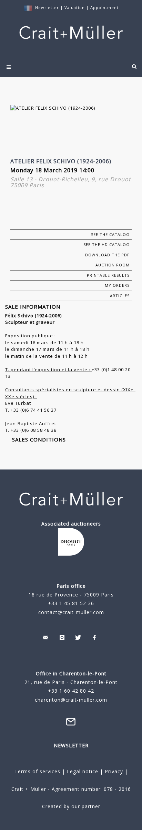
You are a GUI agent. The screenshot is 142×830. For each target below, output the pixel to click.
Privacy (113, 771)
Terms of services (37, 771)
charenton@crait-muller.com (71, 699)
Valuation (74, 7)
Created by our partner (71, 806)
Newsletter (47, 7)
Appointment (104, 7)
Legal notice (82, 771)
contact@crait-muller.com (71, 612)
